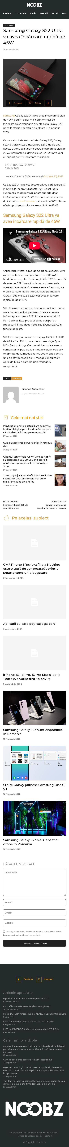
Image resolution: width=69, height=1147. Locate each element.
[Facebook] (18, 979)
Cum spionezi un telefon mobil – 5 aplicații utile (28, 1021)
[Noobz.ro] (34, 5)
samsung (17, 378)
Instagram (48, 979)
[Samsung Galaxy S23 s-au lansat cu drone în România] (34, 818)
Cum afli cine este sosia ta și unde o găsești (26, 1006)
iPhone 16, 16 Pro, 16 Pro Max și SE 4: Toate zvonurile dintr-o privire (31, 677)
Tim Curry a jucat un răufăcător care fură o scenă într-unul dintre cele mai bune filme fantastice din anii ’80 (27, 478)
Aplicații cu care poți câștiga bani (29, 624)
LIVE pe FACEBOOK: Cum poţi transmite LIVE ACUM (31, 1029)
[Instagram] (39, 979)
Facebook (28, 979)
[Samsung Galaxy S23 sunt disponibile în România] (34, 708)
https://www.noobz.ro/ (32, 393)
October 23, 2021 (53, 176)
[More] (48, 103)
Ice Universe (27, 201)
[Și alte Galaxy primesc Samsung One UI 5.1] (34, 763)
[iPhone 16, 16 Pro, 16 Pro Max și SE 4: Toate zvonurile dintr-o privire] (34, 653)
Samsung (9, 115)
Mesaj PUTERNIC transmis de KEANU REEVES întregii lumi (34, 1014)
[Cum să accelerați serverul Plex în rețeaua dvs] (60, 446)
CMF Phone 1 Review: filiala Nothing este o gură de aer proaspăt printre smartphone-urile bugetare (31, 568)
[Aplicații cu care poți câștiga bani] (34, 602)
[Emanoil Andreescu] (11, 395)
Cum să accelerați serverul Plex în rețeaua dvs (27, 1059)
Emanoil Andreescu (33, 389)
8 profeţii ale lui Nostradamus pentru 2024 (26, 998)
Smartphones (9, 25)
